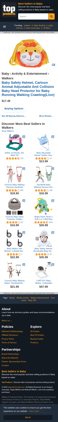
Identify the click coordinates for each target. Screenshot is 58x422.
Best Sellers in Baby (30, 3)
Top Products (7, 382)
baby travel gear (33, 28)
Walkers (7, 78)
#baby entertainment (40, 298)
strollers (46, 28)
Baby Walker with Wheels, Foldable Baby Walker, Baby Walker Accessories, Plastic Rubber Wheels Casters (14, 249)
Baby (5, 73)
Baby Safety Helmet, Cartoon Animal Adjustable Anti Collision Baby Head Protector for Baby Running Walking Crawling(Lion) (28, 89)
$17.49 (6, 100)
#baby (12, 298)
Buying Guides (36, 339)
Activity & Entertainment (29, 73)
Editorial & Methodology (12, 331)
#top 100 (32, 300)
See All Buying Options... (14, 116)
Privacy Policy (8, 339)
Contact (5, 365)
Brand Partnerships (10, 354)
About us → (7, 320)
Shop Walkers (8, 131)
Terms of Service (9, 342)
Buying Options (14, 108)
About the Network (10, 358)
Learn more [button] (34, 411)
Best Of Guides (37, 335)
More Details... (46, 116)
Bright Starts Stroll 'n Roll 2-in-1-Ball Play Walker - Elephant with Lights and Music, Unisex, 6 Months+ (43, 218)
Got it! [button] (28, 417)
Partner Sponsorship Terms (14, 361)
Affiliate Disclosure (10, 335)
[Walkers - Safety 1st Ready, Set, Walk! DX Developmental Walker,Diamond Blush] (24, 137)
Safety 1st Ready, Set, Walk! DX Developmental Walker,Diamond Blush (14, 154)
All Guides (34, 331)
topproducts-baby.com (16, 387)
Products (34, 342)
